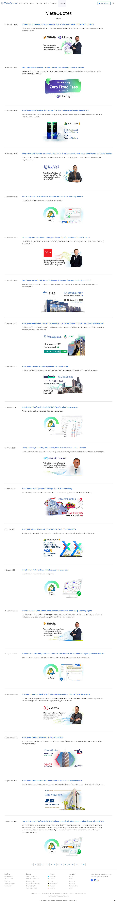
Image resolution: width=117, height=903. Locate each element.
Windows (53, 876)
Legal (70, 888)
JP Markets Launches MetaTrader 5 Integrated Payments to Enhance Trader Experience (56, 694)
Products (39, 3)
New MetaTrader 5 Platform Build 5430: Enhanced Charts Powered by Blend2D (52, 197)
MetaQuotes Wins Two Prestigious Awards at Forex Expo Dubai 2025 (49, 529)
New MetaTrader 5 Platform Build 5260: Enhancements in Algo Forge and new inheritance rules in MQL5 (63, 821)
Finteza (32, 3)
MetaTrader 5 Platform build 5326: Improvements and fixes (45, 570)
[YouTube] (98, 880)
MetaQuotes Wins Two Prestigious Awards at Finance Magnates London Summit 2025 (55, 110)
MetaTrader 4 (9, 879)
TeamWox (7, 881)
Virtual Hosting (30, 881)
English (113, 3)
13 (72, 864)
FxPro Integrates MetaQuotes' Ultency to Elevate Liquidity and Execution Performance (56, 237)
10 (61, 864)
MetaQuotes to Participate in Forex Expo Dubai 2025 (42, 737)
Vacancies (72, 883)
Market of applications (33, 883)
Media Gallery (73, 886)
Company (62, 3)
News (71, 879)
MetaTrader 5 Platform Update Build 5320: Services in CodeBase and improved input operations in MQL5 (63, 654)
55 (84, 864)
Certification (8, 886)
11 (65, 864)
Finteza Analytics (10, 883)
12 (69, 864)
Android (52, 886)
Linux (51, 881)
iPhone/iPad (53, 883)
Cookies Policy (73, 901)
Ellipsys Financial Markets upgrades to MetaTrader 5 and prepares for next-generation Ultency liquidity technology (67, 154)
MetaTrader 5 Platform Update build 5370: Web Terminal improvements (50, 407)
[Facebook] (92, 880)
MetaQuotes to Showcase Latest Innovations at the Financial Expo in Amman (52, 781)
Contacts (72, 881)
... (80, 864)
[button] (104, 3)
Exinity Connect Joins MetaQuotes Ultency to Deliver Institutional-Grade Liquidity (54, 448)
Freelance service (31, 888)
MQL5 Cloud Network (32, 879)
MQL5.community (31, 876)
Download (54, 3)
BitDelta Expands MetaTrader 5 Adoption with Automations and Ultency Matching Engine (57, 611)
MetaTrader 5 (23, 3)
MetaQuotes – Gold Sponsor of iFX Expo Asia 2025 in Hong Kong (47, 489)
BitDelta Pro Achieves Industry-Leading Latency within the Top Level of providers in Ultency (58, 24)
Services (46, 3)
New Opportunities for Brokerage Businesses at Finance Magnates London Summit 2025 (56, 280)
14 (76, 864)
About (71, 876)
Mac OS (52, 879)
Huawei (52, 888)
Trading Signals (30, 886)
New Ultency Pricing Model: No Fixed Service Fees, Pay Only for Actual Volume (53, 67)
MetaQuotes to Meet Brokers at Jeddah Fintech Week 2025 (45, 366)
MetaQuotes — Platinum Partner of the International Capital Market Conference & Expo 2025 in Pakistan (63, 323)
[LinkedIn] (95, 880)
